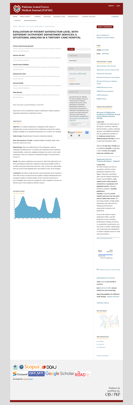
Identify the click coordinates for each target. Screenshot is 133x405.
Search (116, 16)
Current (37, 16)
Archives (47, 16)
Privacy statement (102, 356)
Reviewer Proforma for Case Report (108, 77)
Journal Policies (88, 16)
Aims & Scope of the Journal (106, 66)
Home (15, 16)
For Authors (100, 344)
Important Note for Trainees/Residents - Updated (108, 160)
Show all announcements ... (105, 238)
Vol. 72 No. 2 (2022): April (34, 26)
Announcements (30, 20)
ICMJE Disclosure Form (104, 87)
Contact (17, 20)
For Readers (100, 341)
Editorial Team (59, 16)
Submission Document (104, 73)
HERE (102, 282)
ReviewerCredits (105, 288)
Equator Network (113, 297)
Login (118, 5)
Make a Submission (105, 27)
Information (73, 16)
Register (111, 5)
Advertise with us (103, 303)
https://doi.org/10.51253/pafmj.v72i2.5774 (30, 105)
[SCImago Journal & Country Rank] (108, 270)
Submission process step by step (108, 70)
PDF (71, 49)
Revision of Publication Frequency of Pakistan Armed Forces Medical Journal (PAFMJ (108, 115)
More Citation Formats (76, 124)
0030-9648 (105, 54)
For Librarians (101, 347)
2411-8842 (105, 50)
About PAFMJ (25, 16)
